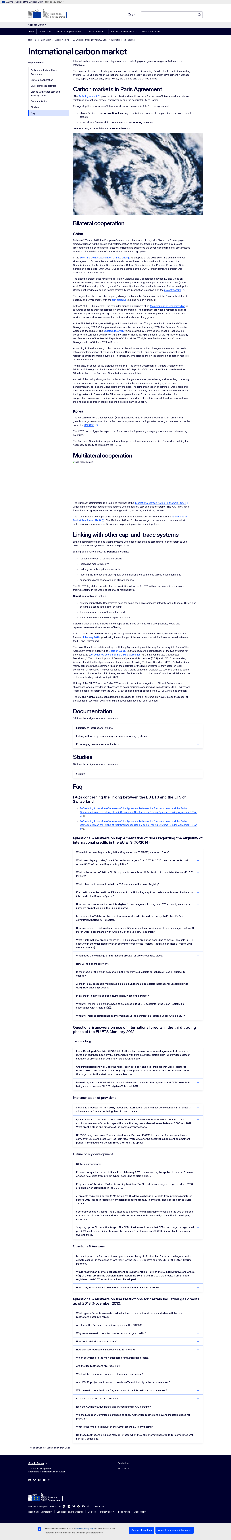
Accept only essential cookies (174, 1530)
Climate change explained (68, 31)
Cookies (92, 1511)
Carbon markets (62, 40)
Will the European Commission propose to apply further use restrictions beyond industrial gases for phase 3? (133, 1416)
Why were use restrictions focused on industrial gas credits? (111, 1333)
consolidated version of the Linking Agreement (115, 654)
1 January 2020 (91, 637)
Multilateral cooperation (43, 85)
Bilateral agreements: (88, 1164)
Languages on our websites (70, 1511)
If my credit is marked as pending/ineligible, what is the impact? (112, 995)
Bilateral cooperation (41, 80)
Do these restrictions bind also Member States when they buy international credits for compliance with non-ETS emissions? (135, 1437)
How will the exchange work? (92, 963)
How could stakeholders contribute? (97, 1341)
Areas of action (95, 31)
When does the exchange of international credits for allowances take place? (119, 955)
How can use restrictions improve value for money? (105, 1349)
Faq (32, 113)
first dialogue (119, 299)
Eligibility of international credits (94, 728)
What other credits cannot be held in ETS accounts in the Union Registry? (117, 884)
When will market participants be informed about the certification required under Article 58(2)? (130, 1015)
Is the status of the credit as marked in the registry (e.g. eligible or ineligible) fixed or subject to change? (131, 974)
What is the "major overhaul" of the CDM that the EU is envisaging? (114, 1426)
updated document (114, 330)
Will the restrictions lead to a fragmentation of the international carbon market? (121, 1390)
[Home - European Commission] (50, 13)
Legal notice (124, 1511)
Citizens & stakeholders (122, 31)
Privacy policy (107, 1511)
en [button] (133, 14)
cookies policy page (85, 1528)
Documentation (38, 101)
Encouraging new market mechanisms (98, 744)
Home (31, 31)
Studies (34, 107)
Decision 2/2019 (117, 650)
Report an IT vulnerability (40, 1511)
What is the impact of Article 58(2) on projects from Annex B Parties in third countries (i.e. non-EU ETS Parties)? (135, 874)
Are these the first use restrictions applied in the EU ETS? (109, 1325)
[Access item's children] (51, 31)
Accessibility (140, 1511)
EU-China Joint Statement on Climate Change (105, 257)
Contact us (99, 1506)
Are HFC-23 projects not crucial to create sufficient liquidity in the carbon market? (123, 1382)
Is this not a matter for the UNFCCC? (97, 1398)
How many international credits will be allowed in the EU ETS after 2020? (117, 1287)
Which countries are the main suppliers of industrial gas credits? (112, 1357)
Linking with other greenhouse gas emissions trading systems (111, 736)
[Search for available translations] (132, 257)
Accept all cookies (141, 1530)
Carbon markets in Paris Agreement (43, 72)
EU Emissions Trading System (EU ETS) (90, 40)
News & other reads (151, 31)
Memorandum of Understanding (167, 306)
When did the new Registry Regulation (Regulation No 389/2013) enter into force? (122, 852)
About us (43, 31)
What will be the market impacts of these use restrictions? (109, 1374)
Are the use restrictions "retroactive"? (98, 1365)
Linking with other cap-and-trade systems (45, 93)
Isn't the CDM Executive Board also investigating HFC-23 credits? (113, 1406)
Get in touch (123, 1468)
